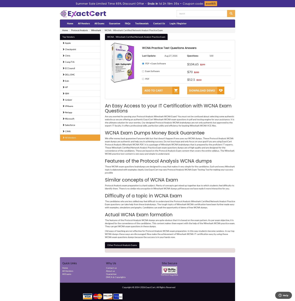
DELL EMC (70, 74)
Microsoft (69, 118)
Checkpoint (70, 49)
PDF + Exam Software (155, 63)
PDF (147, 79)
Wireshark (96, 30)
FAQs (127, 23)
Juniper (68, 99)
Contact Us (159, 23)
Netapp (68, 112)
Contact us (111, 268)
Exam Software (152, 71)
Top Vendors (68, 37)
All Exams (99, 23)
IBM (67, 93)
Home (70, 23)
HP (66, 87)
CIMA (68, 131)
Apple (68, 43)
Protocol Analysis (79, 30)
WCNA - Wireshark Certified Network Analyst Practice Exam (136, 37)
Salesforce (70, 125)
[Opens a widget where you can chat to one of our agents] (283, 295)
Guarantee (114, 23)
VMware (69, 106)
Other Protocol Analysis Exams (122, 245)
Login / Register (178, 23)
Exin (67, 81)
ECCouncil (70, 68)
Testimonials (142, 23)
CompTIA (70, 62)
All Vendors (84, 23)
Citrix (67, 55)
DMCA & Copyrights (116, 277)
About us (110, 271)
